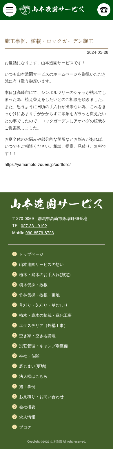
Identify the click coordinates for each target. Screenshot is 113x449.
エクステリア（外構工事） (43, 325)
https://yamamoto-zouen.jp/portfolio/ (38, 164)
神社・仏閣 (29, 356)
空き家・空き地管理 (37, 335)
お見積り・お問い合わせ (41, 396)
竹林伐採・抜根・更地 (39, 295)
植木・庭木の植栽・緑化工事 (45, 315)
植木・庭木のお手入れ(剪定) (45, 274)
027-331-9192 (34, 225)
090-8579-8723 (39, 232)
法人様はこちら (33, 376)
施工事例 (27, 386)
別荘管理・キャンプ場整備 (43, 345)
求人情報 (27, 417)
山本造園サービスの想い (41, 264)
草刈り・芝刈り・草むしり (43, 305)
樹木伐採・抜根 (33, 284)
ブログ (25, 427)
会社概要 (27, 406)
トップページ (31, 254)
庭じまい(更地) (32, 366)
